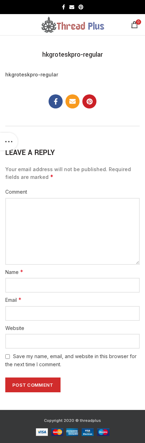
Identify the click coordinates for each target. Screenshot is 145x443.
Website (14, 328)
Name (14, 271)
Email (13, 299)
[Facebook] (63, 7)
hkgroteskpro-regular (31, 74)
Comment (16, 192)
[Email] (71, 7)
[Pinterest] (81, 7)
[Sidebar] (9, 141)
